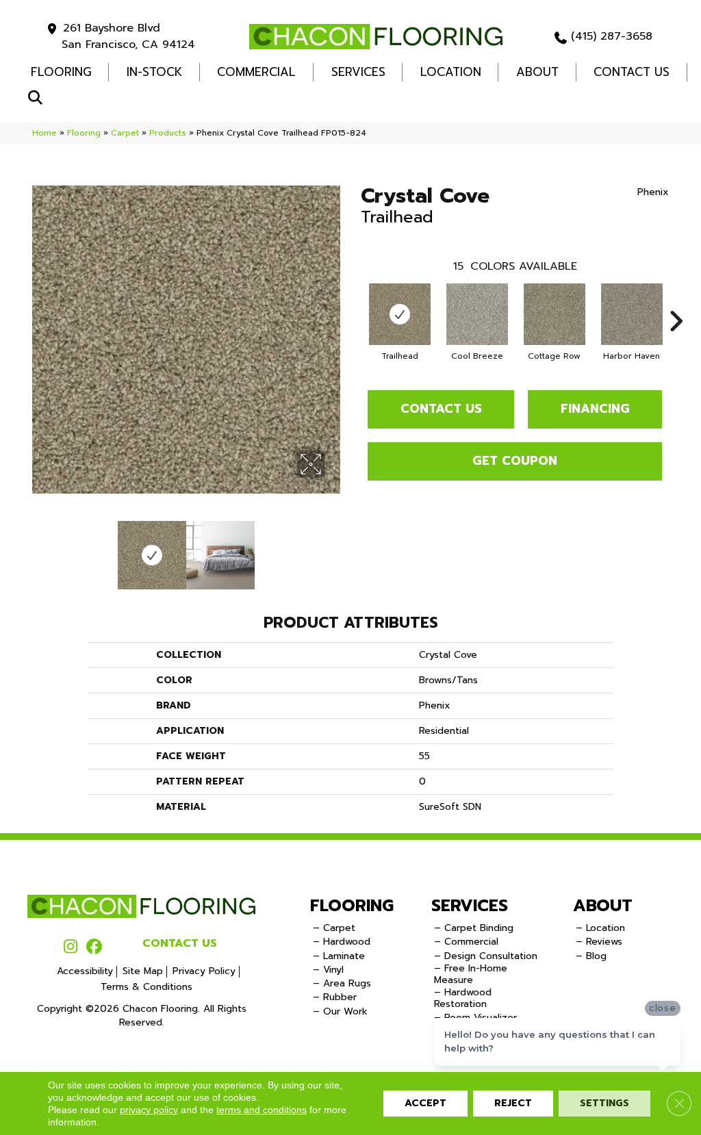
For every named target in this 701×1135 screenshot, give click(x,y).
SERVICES (469, 905)
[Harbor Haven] (632, 314)
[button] (38, 98)
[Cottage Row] (554, 314)
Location (450, 72)
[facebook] (94, 947)
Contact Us (632, 72)
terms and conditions (261, 1109)
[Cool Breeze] (477, 314)
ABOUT (603, 905)
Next (333, 548)
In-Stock (154, 72)
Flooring (84, 133)
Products (167, 133)
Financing (595, 408)
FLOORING (61, 72)
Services (358, 72)
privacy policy (149, 1109)
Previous (39, 548)
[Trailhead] (400, 314)
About (537, 72)
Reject (513, 1103)
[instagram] (70, 947)
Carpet (125, 133)
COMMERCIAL (256, 72)
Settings (604, 1103)
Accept (425, 1103)
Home (44, 133)
